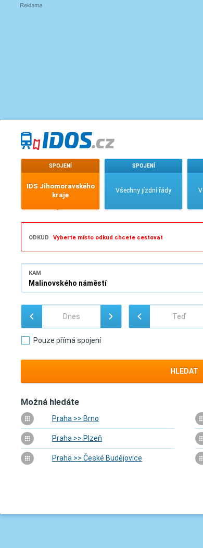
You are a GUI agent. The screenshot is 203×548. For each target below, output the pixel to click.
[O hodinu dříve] (139, 316)
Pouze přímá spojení (67, 340)
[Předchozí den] (31, 316)
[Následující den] (110, 316)
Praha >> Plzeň (77, 438)
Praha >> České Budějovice (97, 458)
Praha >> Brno (75, 418)
